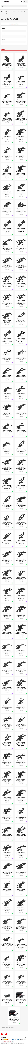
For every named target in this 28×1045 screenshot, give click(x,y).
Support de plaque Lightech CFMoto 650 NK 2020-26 (7, 193)
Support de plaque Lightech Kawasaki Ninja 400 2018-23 (21, 468)
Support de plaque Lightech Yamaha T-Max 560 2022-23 (21, 854)
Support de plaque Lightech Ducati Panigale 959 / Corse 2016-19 (7, 285)
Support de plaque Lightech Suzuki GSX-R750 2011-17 (7, 744)
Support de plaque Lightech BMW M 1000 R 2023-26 (21, 964)
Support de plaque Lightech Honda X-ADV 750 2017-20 (7, 450)
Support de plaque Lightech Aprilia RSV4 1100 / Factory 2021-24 (7, 101)
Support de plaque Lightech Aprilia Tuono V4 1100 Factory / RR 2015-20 (7, 945)
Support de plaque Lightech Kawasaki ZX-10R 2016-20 (7, 615)
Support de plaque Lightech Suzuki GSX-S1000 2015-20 (21, 744)
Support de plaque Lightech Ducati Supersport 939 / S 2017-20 (21, 321)
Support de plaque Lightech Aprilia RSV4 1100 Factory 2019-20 (21, 927)
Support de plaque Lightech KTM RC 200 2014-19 (21, 670)
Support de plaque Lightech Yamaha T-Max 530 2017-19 (21, 835)
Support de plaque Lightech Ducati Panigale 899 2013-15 (21, 266)
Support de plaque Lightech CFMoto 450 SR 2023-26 (21, 982)
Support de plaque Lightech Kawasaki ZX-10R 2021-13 (21, 615)
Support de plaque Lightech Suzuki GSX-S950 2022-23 (21, 780)
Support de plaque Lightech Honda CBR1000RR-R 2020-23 (7, 413)
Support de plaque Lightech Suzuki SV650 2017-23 (7, 799)
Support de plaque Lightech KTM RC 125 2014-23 (7, 670)
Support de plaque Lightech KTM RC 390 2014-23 (7, 689)
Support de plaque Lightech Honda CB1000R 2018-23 (21, 358)
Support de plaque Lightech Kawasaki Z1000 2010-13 (21, 523)
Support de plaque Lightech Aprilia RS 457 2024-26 (7, 964)
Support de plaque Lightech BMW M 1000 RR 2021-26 (21, 138)
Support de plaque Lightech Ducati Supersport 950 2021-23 (7, 340)
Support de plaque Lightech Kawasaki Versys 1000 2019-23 (21, 487)
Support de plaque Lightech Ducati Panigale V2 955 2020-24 (21, 285)
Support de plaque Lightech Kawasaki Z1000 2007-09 (7, 523)
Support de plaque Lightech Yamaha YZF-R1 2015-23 (7, 891)
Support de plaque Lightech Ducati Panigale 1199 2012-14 (21, 248)
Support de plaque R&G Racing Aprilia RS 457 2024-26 (7, 1001)
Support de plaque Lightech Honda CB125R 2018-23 (7, 377)
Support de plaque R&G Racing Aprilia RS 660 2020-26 (21, 1001)
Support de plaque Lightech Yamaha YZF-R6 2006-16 (7, 909)
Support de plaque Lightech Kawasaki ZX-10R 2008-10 (21, 597)
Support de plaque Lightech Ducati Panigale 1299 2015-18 (7, 266)
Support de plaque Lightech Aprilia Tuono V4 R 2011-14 (21, 119)
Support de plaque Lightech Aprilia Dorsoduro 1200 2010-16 (21, 64)
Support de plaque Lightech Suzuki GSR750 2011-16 (7, 707)
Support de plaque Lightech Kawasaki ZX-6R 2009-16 (7, 634)
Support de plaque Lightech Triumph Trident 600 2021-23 (7, 817)
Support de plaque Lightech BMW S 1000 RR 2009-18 (7, 175)
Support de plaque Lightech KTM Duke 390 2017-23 (21, 652)
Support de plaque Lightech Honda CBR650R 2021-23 (21, 432)
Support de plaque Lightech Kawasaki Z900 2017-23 (7, 597)
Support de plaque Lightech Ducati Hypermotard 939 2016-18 (7, 210)
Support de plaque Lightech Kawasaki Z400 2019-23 (21, 560)
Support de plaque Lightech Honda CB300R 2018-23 (21, 377)
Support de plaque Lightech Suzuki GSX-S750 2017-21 (7, 780)
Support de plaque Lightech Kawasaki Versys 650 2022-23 (7, 505)
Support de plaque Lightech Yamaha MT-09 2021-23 (7, 835)
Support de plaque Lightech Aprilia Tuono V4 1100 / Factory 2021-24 (21, 946)
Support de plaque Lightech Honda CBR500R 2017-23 (21, 413)
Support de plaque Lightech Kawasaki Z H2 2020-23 (21, 505)
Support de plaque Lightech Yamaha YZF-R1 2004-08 (21, 872)
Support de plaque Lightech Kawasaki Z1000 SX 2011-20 (21, 542)
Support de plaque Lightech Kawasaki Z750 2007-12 (21, 578)
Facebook (2, 1034)
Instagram (6, 1034)
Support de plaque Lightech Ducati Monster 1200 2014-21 (7, 230)
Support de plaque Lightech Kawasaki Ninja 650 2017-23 (7, 487)
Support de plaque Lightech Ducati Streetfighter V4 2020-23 (7, 321)
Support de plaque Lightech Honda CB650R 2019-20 (7, 395)
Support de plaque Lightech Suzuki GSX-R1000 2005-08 (21, 707)
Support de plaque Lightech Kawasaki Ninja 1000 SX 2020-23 (21, 450)
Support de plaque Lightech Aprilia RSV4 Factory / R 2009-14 (21, 101)
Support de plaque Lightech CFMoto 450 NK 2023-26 (7, 982)
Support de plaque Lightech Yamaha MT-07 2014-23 (21, 817)
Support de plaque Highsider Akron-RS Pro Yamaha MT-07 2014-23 (7, 64)
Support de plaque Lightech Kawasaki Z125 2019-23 (7, 560)
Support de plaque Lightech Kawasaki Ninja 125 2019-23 (7, 468)
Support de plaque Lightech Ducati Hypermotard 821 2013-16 (21, 192)
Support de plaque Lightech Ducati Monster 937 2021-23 (7, 248)
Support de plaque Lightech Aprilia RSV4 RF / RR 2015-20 (7, 927)
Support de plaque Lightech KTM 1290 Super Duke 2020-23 (21, 634)
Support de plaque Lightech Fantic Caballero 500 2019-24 (7, 358)
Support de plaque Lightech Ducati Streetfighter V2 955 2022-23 (21, 302)
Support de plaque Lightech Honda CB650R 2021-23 (21, 395)
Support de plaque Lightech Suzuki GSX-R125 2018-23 (7, 725)
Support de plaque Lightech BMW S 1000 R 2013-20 (7, 156)
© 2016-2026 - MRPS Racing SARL (7, 1042)
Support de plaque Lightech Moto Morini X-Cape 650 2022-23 (21, 689)
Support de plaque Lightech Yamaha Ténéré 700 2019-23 (7, 872)
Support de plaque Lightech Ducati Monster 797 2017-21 (21, 230)
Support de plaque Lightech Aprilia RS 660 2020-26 (21, 83)
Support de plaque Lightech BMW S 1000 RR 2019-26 (21, 175)
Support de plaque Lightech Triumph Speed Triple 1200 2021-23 (21, 799)
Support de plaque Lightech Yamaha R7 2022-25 (21, 909)
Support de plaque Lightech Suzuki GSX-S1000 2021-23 (7, 762)
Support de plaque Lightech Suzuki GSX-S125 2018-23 (21, 762)
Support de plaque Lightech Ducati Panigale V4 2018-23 (7, 303)
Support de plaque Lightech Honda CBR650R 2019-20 (7, 432)
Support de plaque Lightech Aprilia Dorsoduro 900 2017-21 (7, 83)
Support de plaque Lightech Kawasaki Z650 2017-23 (7, 578)
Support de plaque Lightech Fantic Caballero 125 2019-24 (21, 340)
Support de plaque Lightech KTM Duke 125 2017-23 (7, 652)
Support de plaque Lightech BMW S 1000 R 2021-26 (21, 156)
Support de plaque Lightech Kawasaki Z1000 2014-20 (7, 542)
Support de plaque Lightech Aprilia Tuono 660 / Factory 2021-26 (7, 119)
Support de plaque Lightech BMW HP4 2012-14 (7, 138)
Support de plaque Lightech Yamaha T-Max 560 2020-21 (7, 854)
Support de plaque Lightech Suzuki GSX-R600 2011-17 (21, 725)
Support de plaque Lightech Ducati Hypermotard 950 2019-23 (21, 210)
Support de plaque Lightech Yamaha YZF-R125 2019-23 (21, 891)
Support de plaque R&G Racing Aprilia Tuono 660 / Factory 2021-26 (14, 1019)
